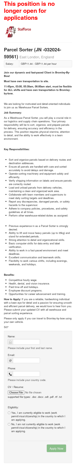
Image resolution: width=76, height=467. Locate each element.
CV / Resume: (16, 387)
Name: (11, 336)
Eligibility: (13, 407)
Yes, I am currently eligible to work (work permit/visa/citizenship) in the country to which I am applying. (38, 416)
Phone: (12, 368)
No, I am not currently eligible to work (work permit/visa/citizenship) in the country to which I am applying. (38, 427)
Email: (11, 355)
